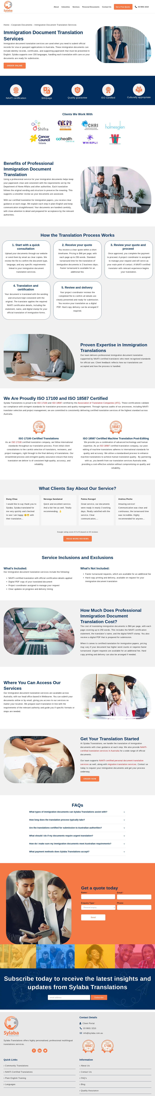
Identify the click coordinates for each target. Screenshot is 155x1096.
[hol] (115, 121)
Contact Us (86, 1072)
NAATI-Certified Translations (19, 1072)
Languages (10, 1084)
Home (6, 25)
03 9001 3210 (89, 1028)
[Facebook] (34, 1051)
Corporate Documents (21, 25)
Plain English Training (15, 1078)
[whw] (115, 134)
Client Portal (88, 1023)
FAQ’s (84, 1078)
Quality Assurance (90, 1090)
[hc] (65, 134)
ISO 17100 (17, 442)
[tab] (77, 812)
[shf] (39, 121)
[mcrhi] (90, 121)
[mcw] (65, 121)
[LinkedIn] (40, 1051)
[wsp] (90, 134)
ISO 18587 (105, 446)
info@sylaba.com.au (93, 1033)
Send (93, 917)
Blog (83, 1084)
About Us (85, 1066)
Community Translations (16, 1066)
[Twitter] (45, 1051)
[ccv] (39, 134)
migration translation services (122, 764)
